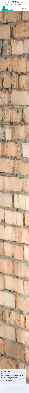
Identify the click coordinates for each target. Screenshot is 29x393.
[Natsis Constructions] (7, 8)
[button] (24, 8)
